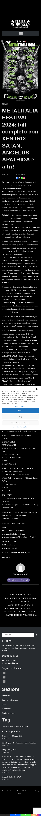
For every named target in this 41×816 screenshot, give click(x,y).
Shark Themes (27, 791)
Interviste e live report (10, 700)
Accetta (20, 410)
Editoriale (6, 696)
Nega (21, 417)
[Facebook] (17, 178)
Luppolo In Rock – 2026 (11, 777)
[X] (19, 178)
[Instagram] (24, 178)
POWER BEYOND (7, 726)
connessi (9, 660)
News (5, 104)
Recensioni (6, 709)
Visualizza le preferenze (20, 423)
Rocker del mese (8, 713)
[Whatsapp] (22, 178)
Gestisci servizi (19, 406)
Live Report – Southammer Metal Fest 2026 (19, 743)
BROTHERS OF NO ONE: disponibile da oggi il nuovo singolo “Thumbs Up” (20, 598)
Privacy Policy (15, 427)
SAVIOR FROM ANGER (21, 726)
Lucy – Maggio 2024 (10, 750)
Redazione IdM (20, 174)
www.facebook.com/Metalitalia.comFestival (19, 537)
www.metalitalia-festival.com (13, 534)
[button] (37, 389)
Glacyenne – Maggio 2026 (12, 736)
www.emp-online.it (9, 548)
